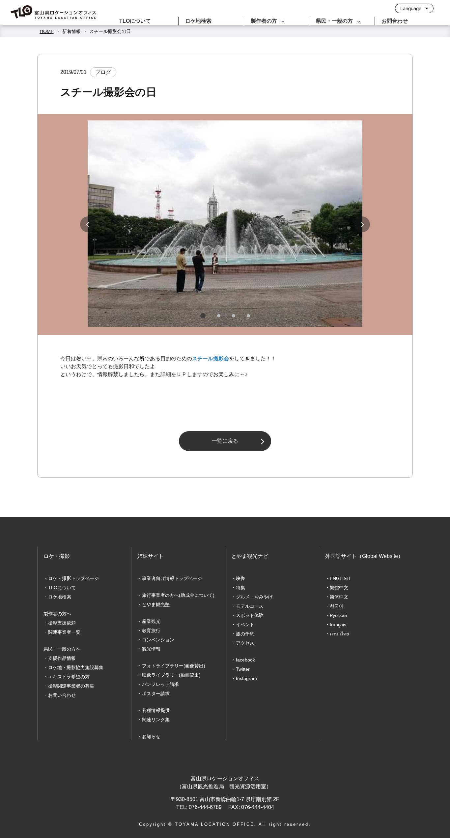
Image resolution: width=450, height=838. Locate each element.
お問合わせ (394, 21)
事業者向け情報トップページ (172, 578)
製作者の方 (264, 21)
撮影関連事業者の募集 (71, 686)
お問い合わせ (62, 695)
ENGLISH (340, 578)
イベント (245, 624)
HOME (47, 31)
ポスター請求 (156, 693)
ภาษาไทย (339, 633)
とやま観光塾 (156, 604)
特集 (240, 587)
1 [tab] (203, 315)
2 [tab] (218, 315)
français (338, 624)
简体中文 (339, 596)
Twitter (243, 669)
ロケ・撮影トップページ (73, 578)
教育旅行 (151, 630)
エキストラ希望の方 (69, 676)
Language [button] (411, 8)
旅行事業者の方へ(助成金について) (178, 595)
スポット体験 (250, 615)
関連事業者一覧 (64, 632)
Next (362, 224)
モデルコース (250, 606)
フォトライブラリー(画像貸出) (173, 665)
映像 (240, 578)
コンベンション (158, 639)
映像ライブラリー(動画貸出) (171, 675)
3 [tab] (233, 315)
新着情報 (71, 31)
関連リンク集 (156, 719)
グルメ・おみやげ (254, 596)
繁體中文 (339, 587)
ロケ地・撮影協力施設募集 (75, 667)
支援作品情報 (62, 658)
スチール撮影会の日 (110, 31)
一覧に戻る (225, 441)
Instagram (246, 678)
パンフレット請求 (160, 684)
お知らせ (151, 736)
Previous (88, 224)
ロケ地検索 (198, 21)
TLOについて (135, 21)
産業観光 (151, 621)
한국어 (337, 606)
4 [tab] (248, 315)
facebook (245, 659)
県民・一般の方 (334, 21)
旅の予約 (245, 633)
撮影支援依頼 (62, 623)
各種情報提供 (156, 710)
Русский (338, 615)
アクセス (245, 643)
